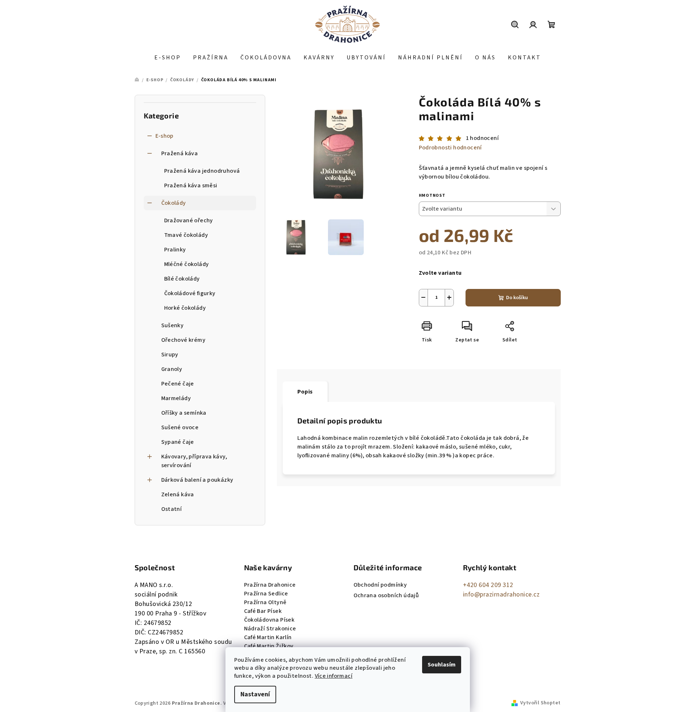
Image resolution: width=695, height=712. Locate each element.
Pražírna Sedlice (266, 594)
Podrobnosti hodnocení (450, 148)
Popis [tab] (305, 392)
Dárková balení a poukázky (197, 480)
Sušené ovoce (180, 427)
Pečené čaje (177, 384)
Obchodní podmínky (380, 585)
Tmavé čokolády (186, 235)
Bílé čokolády (182, 279)
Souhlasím (442, 665)
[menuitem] (167, 57)
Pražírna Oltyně (265, 602)
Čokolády (173, 203)
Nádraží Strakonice (270, 629)
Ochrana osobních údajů (386, 595)
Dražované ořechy (188, 220)
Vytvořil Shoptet (540, 703)
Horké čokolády (185, 308)
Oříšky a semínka (183, 413)
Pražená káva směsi (190, 185)
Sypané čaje (177, 442)
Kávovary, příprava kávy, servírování (194, 461)
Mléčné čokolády (186, 264)
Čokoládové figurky (190, 293)
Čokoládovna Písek (269, 620)
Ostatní (171, 509)
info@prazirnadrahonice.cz (501, 594)
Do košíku (517, 297)
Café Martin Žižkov (269, 646)
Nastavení (255, 694)
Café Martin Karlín (268, 637)
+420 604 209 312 (488, 585)
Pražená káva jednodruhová (202, 171)
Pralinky (175, 250)
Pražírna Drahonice (270, 585)
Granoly (171, 369)
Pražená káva (179, 153)
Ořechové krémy (183, 340)
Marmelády (176, 398)
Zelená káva (177, 494)
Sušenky (172, 325)
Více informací (334, 676)
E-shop (164, 136)
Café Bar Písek (263, 611)
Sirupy (169, 355)
